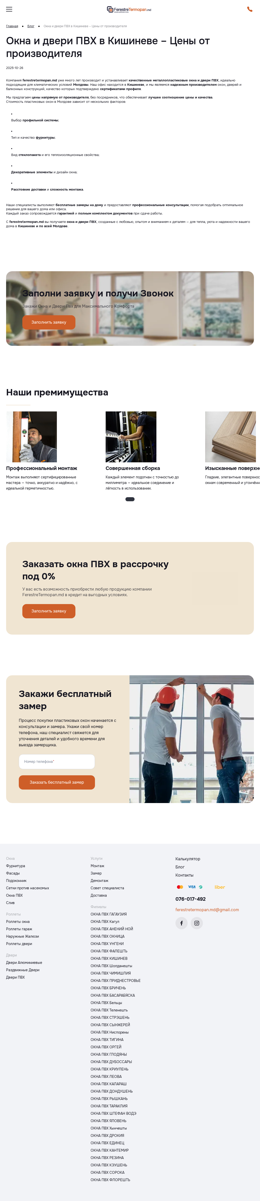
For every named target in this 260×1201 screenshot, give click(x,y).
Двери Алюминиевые (24, 962)
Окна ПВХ (14, 895)
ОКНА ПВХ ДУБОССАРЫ (111, 1062)
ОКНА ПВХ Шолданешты (111, 966)
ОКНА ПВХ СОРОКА (107, 1172)
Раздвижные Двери (22, 970)
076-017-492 (190, 899)
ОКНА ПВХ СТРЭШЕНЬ (110, 1017)
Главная (12, 26)
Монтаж (97, 866)
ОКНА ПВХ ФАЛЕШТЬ (109, 951)
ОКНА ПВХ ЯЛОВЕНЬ (108, 1121)
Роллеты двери (19, 943)
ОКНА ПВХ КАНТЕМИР (110, 1150)
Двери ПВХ (15, 977)
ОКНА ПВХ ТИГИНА (107, 1039)
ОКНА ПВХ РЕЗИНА (107, 1157)
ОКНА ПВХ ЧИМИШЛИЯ (111, 973)
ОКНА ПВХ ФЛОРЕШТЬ (110, 1180)
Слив (10, 902)
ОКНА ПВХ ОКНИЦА (107, 936)
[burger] (9, 9)
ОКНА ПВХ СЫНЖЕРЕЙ (110, 1025)
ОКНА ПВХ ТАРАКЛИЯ (109, 1106)
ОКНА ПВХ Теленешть (109, 1010)
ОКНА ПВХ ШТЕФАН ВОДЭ (113, 1113)
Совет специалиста (107, 888)
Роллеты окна (18, 921)
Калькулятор (187, 859)
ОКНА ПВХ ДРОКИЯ (107, 1135)
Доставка (99, 895)
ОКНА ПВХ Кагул (105, 921)
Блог (30, 26)
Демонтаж (99, 880)
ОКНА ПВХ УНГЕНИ (107, 943)
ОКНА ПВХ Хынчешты (109, 1128)
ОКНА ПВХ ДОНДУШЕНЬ (112, 1091)
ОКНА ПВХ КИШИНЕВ (109, 958)
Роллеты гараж (19, 929)
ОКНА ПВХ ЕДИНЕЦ (107, 1143)
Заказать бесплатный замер (57, 782)
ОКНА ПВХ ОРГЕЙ (106, 1047)
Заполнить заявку (48, 322)
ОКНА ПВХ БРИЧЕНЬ (108, 988)
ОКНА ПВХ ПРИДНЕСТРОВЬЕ (116, 980)
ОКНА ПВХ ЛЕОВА (106, 1076)
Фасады (13, 873)
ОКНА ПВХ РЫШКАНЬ (109, 1098)
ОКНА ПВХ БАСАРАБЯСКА (113, 995)
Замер (96, 873)
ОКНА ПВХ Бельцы (106, 1002)
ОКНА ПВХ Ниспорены (110, 1032)
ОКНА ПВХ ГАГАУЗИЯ (109, 914)
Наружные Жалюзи (22, 936)
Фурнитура (15, 866)
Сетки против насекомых (27, 888)
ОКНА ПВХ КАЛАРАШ (109, 1084)
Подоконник (16, 880)
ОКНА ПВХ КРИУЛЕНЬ (109, 1069)
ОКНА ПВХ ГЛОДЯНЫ (109, 1054)
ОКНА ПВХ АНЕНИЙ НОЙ (112, 929)
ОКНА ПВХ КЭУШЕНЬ (109, 1165)
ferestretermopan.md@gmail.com (207, 909)
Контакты (184, 875)
